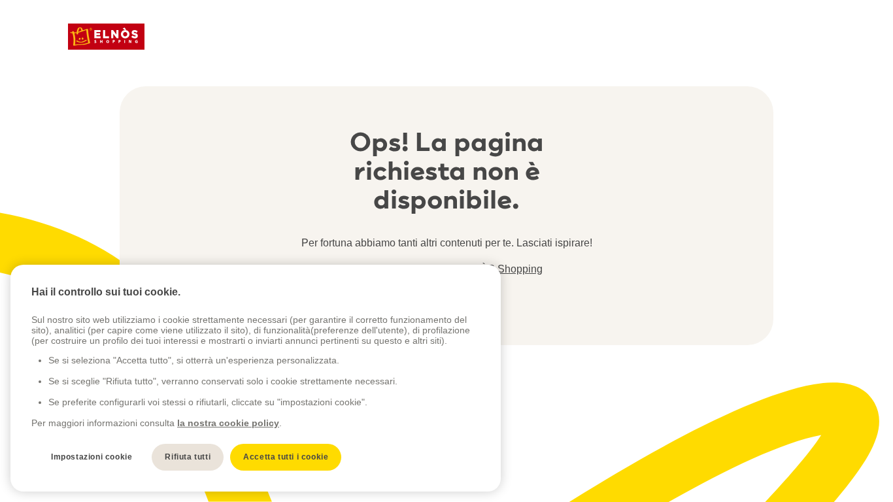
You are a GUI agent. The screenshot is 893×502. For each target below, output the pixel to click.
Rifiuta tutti (188, 456)
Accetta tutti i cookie (285, 456)
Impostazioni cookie (91, 456)
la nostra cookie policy (228, 423)
